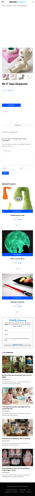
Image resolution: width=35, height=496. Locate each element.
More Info (11, 105)
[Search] (32, 2)
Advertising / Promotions (11, 492)
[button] (30, 50)
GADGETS (17, 217)
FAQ (29, 489)
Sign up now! (17, 344)
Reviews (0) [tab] (18, 125)
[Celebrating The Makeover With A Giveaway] (17, 427)
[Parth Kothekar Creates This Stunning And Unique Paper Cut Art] (17, 457)
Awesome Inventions (12, 489)
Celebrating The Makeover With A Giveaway (16, 438)
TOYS (15, 5)
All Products (9, 5)
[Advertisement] (17, 26)
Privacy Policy (22, 489)
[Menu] (3, 2)
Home (3, 5)
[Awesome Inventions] (17, 2)
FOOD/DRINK (17, 304)
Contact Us (29, 492)
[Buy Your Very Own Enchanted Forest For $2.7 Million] (17, 364)
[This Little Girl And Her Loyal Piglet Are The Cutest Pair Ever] (17, 396)
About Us (22, 492)
